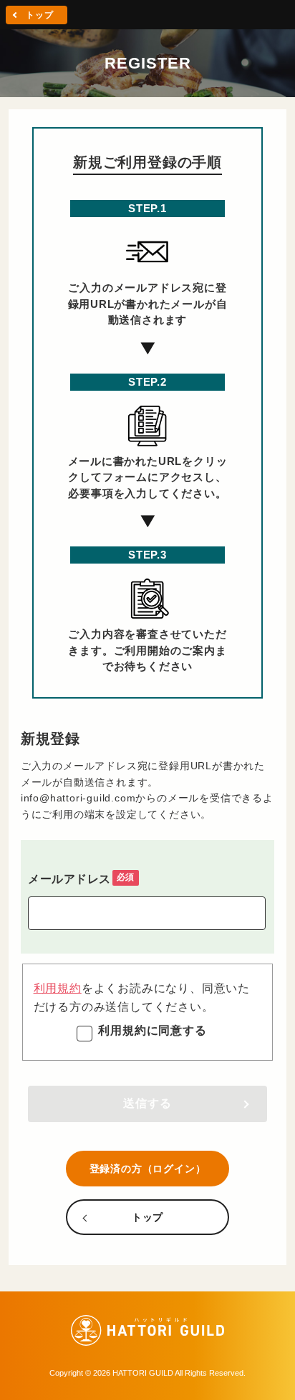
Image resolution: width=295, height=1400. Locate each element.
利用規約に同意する (152, 1030)
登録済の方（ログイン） (148, 1168)
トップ (39, 15)
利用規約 (58, 988)
